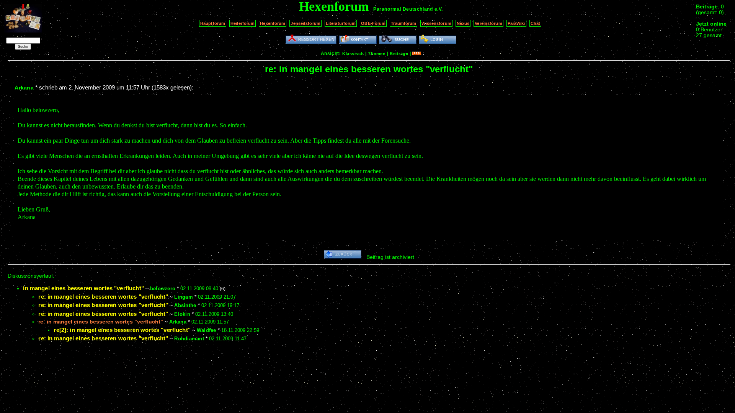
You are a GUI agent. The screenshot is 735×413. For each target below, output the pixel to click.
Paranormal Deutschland (403, 9)
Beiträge (399, 53)
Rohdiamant (189, 338)
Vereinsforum (488, 23)
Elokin (182, 314)
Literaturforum (341, 23)
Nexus (463, 23)
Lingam (183, 297)
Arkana (24, 88)
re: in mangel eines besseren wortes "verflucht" (103, 296)
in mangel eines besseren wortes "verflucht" (83, 288)
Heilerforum (242, 23)
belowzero (162, 288)
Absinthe (185, 305)
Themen (376, 53)
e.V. (438, 9)
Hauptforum (212, 23)
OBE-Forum (373, 23)
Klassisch (353, 53)
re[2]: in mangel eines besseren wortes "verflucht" (122, 330)
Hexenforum (272, 23)
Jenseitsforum (305, 23)
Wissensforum (436, 23)
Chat (535, 23)
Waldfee (206, 330)
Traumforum (403, 23)
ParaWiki (516, 23)
